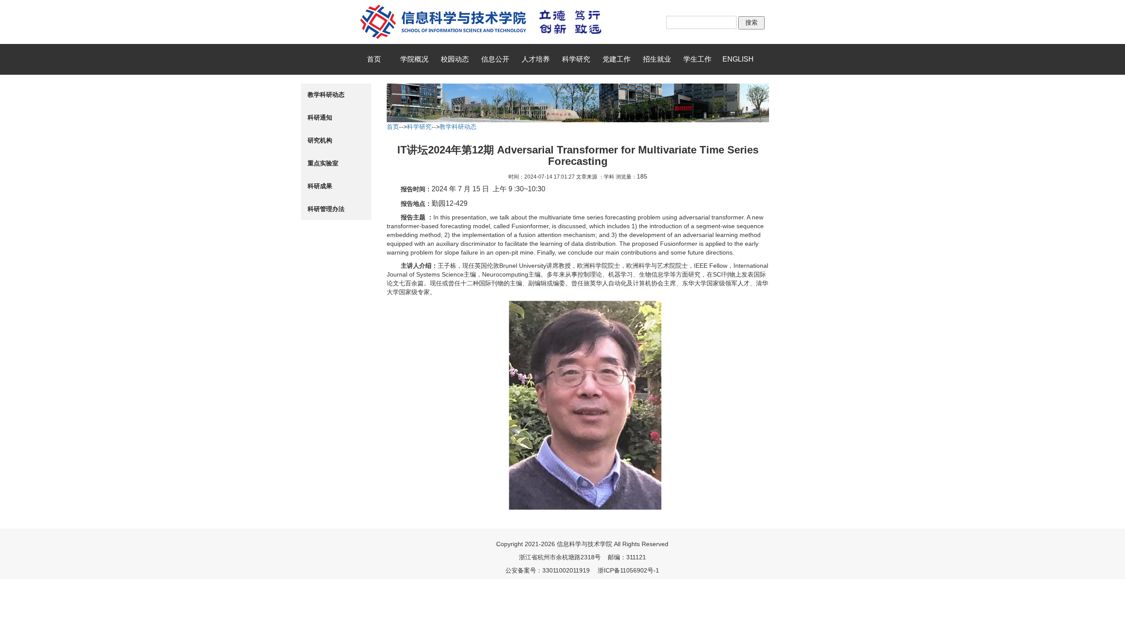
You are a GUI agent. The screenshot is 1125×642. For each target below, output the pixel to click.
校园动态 (455, 59)
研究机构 (320, 140)
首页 (374, 59)
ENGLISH (738, 59)
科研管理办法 (326, 208)
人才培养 (536, 59)
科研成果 (320, 186)
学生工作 (697, 59)
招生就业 (657, 59)
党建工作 (616, 59)
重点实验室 (323, 163)
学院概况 (414, 59)
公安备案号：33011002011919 (547, 570)
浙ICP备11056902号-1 (628, 570)
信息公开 (495, 59)
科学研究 (576, 59)
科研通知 (320, 117)
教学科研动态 (326, 94)
